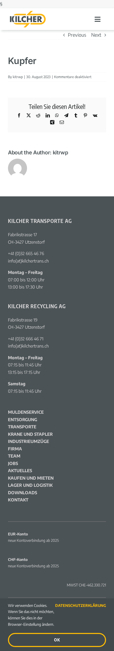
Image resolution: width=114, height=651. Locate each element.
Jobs (13, 463)
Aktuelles (20, 470)
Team (14, 456)
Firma (15, 448)
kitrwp (18, 77)
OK (57, 639)
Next (96, 35)
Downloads (22, 492)
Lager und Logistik (30, 485)
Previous (77, 35)
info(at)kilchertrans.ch (28, 261)
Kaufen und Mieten (31, 478)
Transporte (22, 426)
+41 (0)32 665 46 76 (26, 253)
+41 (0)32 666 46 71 (25, 338)
